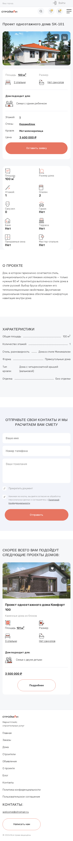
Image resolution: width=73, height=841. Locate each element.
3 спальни (11, 641)
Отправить (36, 514)
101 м (20, 628)
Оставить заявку (36, 148)
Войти (62, 3)
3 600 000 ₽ (27, 137)
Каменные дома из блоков (21, 615)
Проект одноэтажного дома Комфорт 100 (35, 607)
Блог (5, 775)
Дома (6, 747)
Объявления (10, 761)
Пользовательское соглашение (21, 796)
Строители (9, 754)
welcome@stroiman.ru (16, 812)
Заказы (7, 740)
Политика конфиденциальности (22, 789)
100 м (22, 75)
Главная (7, 733)
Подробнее (36, 685)
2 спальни (20, 82)
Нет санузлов (56, 82)
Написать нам (21, 824)
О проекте (9, 768)
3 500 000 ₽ (13, 673)
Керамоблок (27, 124)
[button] (65, 48)
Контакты (8, 782)
